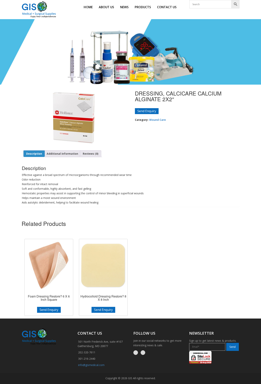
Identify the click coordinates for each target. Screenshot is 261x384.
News (124, 7)
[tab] (34, 153)
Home (88, 7)
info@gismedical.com (91, 365)
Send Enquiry (146, 111)
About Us (106, 7)
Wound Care (157, 120)
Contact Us (167, 7)
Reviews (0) (90, 153)
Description (34, 153)
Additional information (62, 153)
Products (143, 7)
